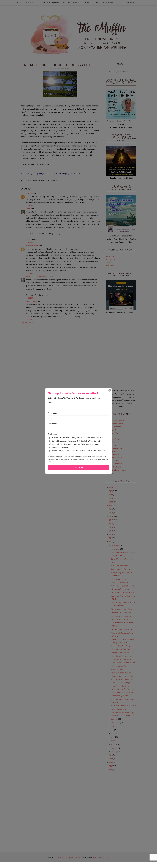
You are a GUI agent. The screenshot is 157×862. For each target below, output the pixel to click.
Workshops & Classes (60, 447)
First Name (52, 413)
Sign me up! (78, 467)
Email (50, 403)
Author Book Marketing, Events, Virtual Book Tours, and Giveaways (77, 437)
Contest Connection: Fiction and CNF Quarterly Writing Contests (76, 441)
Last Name (52, 423)
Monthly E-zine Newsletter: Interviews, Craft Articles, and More (75, 444)
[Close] (109, 390)
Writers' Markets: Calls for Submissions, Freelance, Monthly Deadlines (78, 450)
